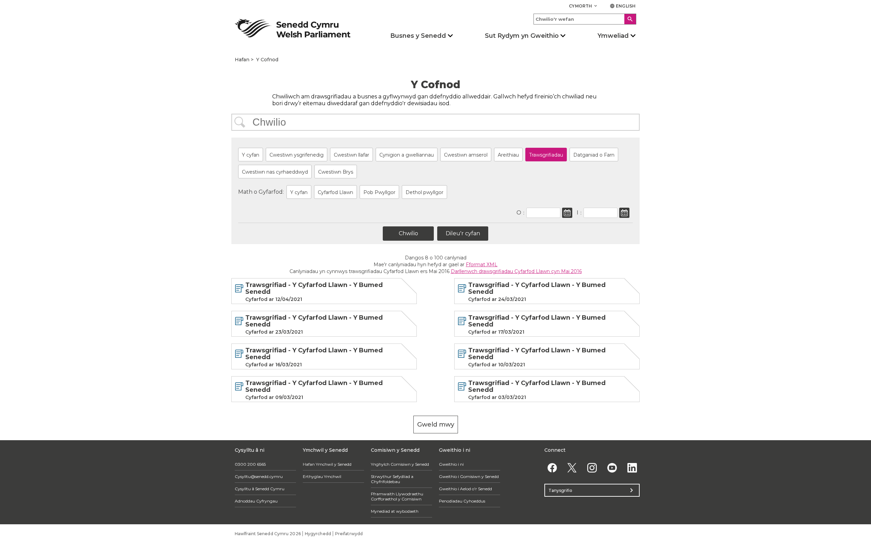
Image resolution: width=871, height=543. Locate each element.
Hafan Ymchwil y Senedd (327, 464)
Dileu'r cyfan (463, 233)
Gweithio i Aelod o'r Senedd (465, 488)
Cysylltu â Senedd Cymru (259, 488)
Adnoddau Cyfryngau (256, 501)
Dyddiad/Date (567, 213)
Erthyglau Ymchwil (322, 476)
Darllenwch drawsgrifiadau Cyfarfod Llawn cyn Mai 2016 (516, 271)
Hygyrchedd (318, 533)
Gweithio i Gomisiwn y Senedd (469, 476)
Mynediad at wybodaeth (394, 511)
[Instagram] (592, 467)
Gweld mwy (435, 424)
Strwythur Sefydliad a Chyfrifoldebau (392, 479)
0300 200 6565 (250, 464)
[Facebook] (552, 467)
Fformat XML (481, 264)
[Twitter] (572, 467)
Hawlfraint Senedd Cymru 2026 (268, 533)
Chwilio (240, 122)
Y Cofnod (267, 60)
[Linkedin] (632, 467)
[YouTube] (612, 467)
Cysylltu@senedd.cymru (259, 476)
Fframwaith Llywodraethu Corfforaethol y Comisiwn (397, 496)
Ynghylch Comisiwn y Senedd (400, 464)
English (623, 6)
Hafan (242, 60)
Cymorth (583, 6)
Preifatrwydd (349, 533)
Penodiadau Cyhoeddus (462, 501)
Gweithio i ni (451, 464)
